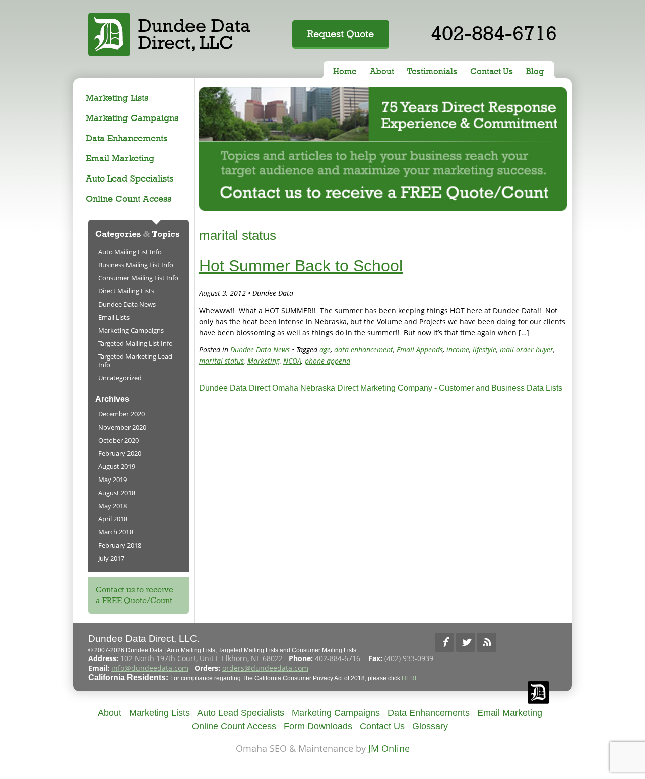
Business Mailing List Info (135, 264)
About (382, 71)
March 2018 (115, 531)
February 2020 (119, 453)
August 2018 (116, 492)
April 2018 (112, 518)
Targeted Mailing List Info (135, 343)
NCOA (292, 361)
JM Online (389, 748)
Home (345, 71)
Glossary (430, 726)
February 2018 (119, 545)
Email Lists (114, 317)
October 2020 (118, 440)
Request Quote (340, 34)
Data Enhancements (126, 138)
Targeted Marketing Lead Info (135, 360)
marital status (221, 361)
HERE (410, 678)
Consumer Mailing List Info (138, 277)
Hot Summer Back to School (301, 266)
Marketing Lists (117, 97)
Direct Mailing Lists (126, 290)
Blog (535, 71)
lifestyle (484, 349)
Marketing (263, 361)
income (457, 349)
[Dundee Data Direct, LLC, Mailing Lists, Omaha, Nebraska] (539, 642)
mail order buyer (526, 349)
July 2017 (111, 558)
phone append (327, 361)
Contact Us (491, 71)
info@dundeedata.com (149, 668)
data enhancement (363, 349)
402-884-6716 (494, 33)
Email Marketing (120, 158)
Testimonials (432, 71)
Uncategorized (120, 377)
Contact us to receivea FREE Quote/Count (134, 595)
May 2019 (112, 479)
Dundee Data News (260, 349)
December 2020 (121, 413)
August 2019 (116, 466)
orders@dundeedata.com (265, 668)
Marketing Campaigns (132, 117)
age (325, 349)
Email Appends (420, 349)
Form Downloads (318, 726)
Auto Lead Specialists (129, 178)
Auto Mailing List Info (130, 251)
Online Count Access (128, 198)
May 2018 (112, 505)
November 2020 (122, 427)
